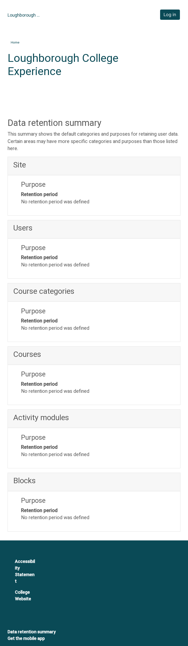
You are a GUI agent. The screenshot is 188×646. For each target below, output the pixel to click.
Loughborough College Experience (25, 15)
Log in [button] (170, 14)
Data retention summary (32, 631)
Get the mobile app (26, 638)
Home (15, 42)
